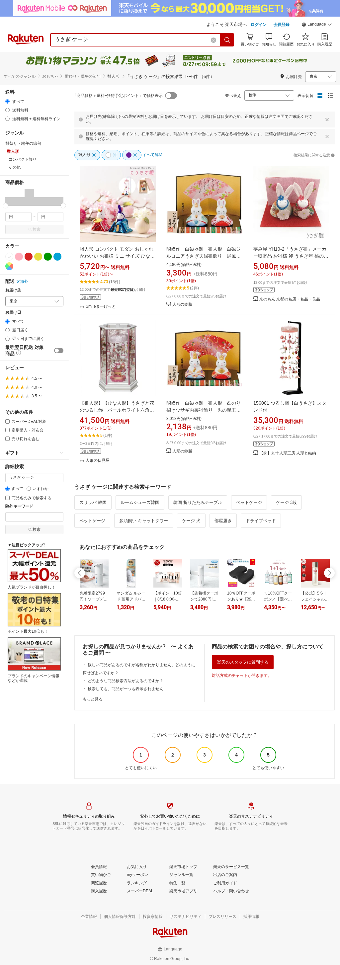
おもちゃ (50, 76)
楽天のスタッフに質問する (243, 662)
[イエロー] (38, 257)
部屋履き (223, 520)
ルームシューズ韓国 (140, 502)
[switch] (58, 350)
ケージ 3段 (286, 502)
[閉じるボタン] (327, 119)
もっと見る (93, 699)
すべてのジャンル (20, 76)
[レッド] (29, 257)
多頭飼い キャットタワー (143, 520)
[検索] (227, 39)
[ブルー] (57, 257)
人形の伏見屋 (98, 460)
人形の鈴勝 (182, 304)
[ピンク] (19, 257)
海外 (24, 281)
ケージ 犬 (191, 520)
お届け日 (13, 312)
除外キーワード (19, 506)
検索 (37, 229)
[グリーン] (48, 257)
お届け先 (13, 290)
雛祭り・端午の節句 (83, 76)
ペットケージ (249, 502)
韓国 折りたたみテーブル (197, 502)
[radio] (7, 101)
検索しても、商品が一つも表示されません (125, 688)
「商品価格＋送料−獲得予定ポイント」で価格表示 (118, 95)
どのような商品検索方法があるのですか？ (125, 681)
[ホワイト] (9, 257)
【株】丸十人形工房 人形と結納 (287, 453)
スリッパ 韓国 (93, 502)
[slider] (5, 205)
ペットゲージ (92, 520)
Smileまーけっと (101, 306)
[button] (316, 25)
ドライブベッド (261, 520)
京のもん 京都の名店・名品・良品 (289, 299)
